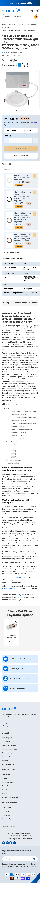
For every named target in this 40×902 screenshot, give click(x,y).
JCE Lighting (6, 807)
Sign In (4, 794)
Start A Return (7, 790)
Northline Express (8, 819)
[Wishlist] (16, 621)
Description (8, 303)
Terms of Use (10, 866)
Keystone (4, 52)
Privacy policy (15, 836)
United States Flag (8, 827)
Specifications (21, 303)
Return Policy (6, 786)
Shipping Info (7, 778)
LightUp (18, 595)
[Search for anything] (36, 17)
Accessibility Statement (10, 797)
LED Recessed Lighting (9, 588)
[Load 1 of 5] (16, 110)
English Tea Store (8, 815)
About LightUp (7, 738)
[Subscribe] (34, 858)
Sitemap (5, 761)
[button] (2, 11)
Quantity (7, 135)
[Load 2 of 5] (18, 110)
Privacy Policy (7, 753)
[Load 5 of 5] (25, 110)
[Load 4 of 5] (23, 110)
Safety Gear (6, 811)
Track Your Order (8, 782)
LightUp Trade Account (10, 749)
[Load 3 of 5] (21, 110)
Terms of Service (8, 757)
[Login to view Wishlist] (32, 11)
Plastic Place (6, 823)
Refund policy (27, 836)
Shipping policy (14, 839)
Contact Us (6, 774)
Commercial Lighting (16, 577)
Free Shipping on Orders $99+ (20, 3)
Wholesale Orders (8, 764)
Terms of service (28, 839)
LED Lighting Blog (8, 741)
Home (4, 25)
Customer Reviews (9, 745)
